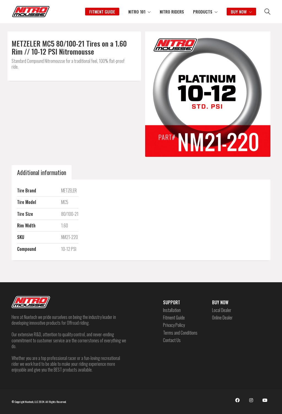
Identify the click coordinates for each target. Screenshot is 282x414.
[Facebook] (237, 400)
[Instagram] (251, 400)
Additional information (41, 172)
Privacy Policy (174, 325)
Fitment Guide (174, 318)
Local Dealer (221, 310)
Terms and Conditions (180, 333)
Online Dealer (222, 318)
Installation (172, 310)
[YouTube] (264, 400)
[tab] (42, 172)
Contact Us (172, 340)
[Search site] (267, 12)
